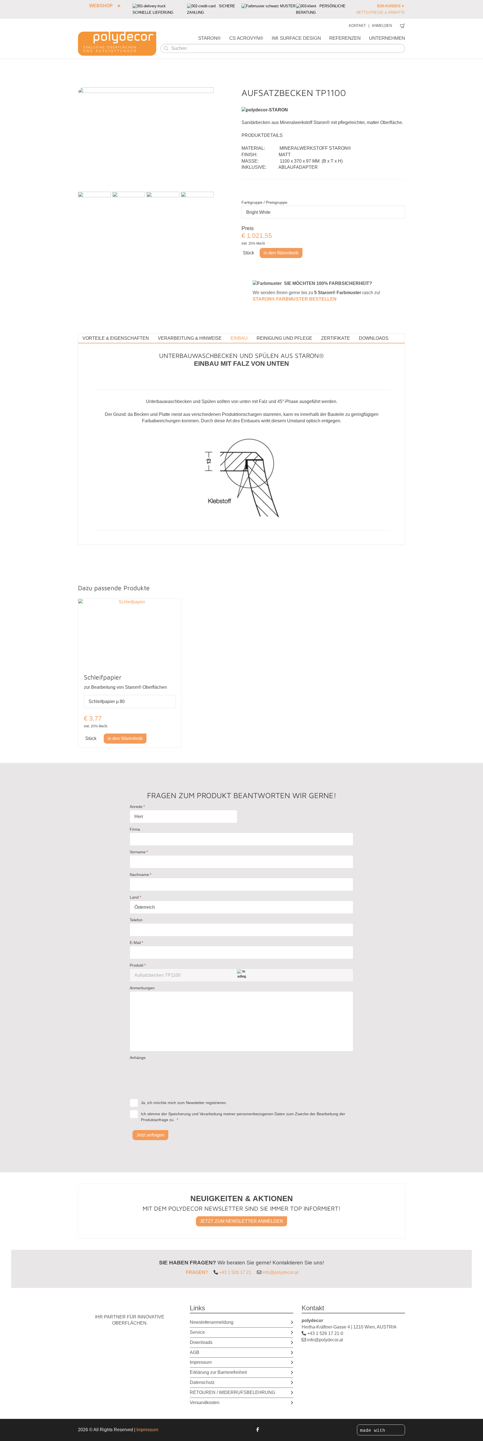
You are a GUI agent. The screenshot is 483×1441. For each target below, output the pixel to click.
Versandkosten (204, 1402)
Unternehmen (387, 38)
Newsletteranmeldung (211, 1322)
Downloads (201, 1342)
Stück (248, 253)
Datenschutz (202, 1382)
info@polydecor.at (280, 1272)
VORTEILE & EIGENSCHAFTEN (115, 338)
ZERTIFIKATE (335, 338)
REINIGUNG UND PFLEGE (284, 338)
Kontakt (357, 26)
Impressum (201, 1362)
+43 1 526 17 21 (235, 1272)
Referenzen (345, 38)
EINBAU (239, 338)
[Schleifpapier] (129, 633)
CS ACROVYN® (246, 38)
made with (374, 1430)
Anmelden (382, 26)
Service (197, 1332)
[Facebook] (257, 1429)
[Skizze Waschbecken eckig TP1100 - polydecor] (197, 208)
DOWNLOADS (374, 338)
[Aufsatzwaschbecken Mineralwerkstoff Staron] (94, 208)
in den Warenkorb (281, 252)
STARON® (209, 38)
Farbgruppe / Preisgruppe (264, 202)
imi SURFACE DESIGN (296, 38)
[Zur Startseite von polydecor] (117, 44)
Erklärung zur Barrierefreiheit (218, 1372)
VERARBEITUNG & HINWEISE (190, 338)
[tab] (115, 338)
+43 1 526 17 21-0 (325, 1333)
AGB (194, 1352)
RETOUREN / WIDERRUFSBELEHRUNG (232, 1392)
